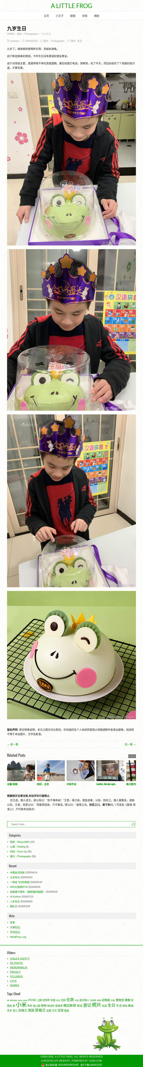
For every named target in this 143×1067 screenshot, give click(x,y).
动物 (99, 1000)
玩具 (104, 1005)
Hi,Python (15, 896)
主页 (46, 15)
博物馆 (120, 1000)
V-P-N (13, 981)
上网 (39, 1000)
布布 (29, 1005)
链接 (72, 15)
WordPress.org (18, 937)
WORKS (14, 985)
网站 (125, 1005)
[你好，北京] (52, 771)
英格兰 (40, 1010)
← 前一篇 (12, 744)
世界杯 (46, 1000)
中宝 (58, 1000)
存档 (84, 15)
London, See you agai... (106, 784)
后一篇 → (130, 744)
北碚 (113, 1000)
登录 (12, 922)
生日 (79, 41)
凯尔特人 (84, 1000)
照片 (73, 41)
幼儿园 (36, 1005)
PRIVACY (15, 972)
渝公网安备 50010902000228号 (62, 1064)
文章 (15, 927)
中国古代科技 (17, 872)
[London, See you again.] (111, 771)
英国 (31, 1010)
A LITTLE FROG (71, 5)
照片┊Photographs (54, 41)
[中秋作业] (81, 771)
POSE (32, 1000)
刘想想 (93, 1000)
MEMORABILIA (18, 967)
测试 (79, 1005)
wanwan (15, 41)
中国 (52, 1000)
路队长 (13, 906)
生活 (119, 1005)
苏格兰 (22, 1010)
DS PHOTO (16, 963)
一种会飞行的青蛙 (19, 882)
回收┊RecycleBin (20, 841)
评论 (15, 932)
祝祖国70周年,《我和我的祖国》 (27, 891)
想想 (44, 1005)
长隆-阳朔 (12, 784)
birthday (13, 1000)
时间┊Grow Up (18, 851)
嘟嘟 (127, 1000)
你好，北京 (43, 784)
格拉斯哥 (69, 1005)
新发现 (59, 1005)
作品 (77, 1000)
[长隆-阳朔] (22, 771)
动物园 (106, 1000)
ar (8, 1000)
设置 (48, 1010)
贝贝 (54, 1010)
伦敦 (70, 1000)
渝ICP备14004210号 (91, 1064)
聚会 (131, 1005)
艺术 (9, 1010)
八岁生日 (15, 901)
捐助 (96, 15)
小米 (21, 1005)
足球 (60, 1010)
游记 (87, 1005)
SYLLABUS (16, 976)
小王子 (59, 15)
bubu (20, 1000)
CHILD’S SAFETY (20, 958)
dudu (25, 1000)
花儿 (15, 1010)
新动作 (51, 1005)
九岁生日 (15, 877)
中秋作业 (71, 784)
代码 (63, 1000)
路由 (66, 1010)
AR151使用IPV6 (19, 887)
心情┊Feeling (17, 846)
